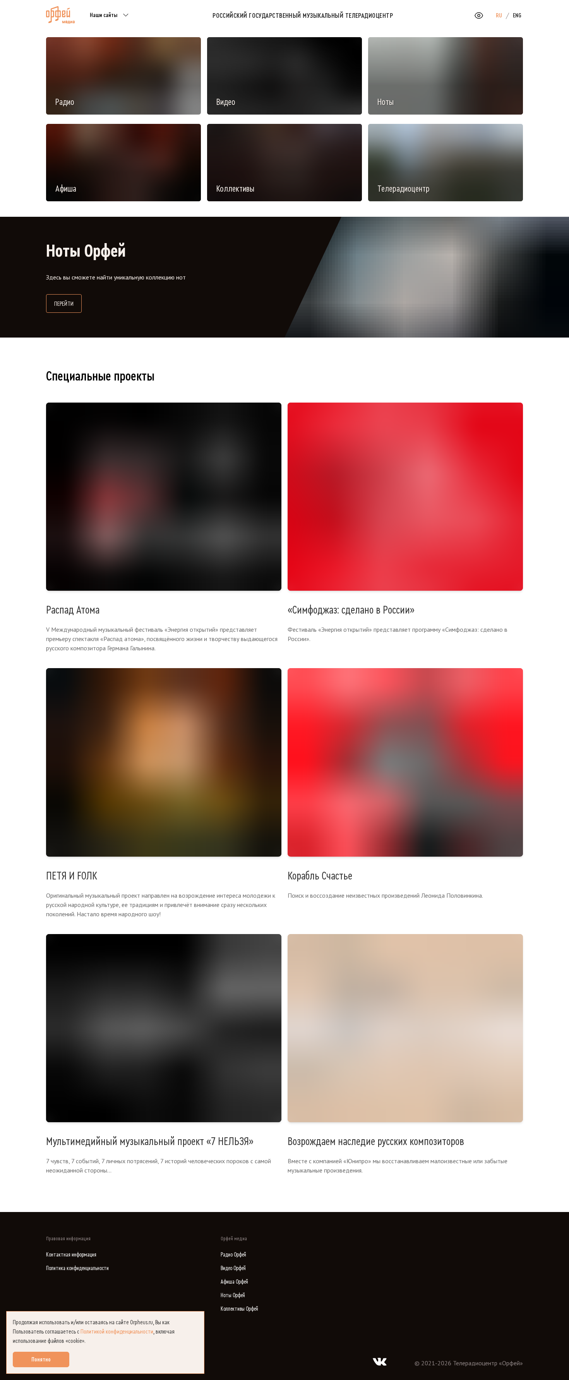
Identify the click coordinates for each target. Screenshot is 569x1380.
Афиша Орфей (234, 1282)
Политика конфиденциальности (77, 1268)
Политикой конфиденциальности (117, 1332)
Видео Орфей (233, 1268)
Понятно (41, 1359)
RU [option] (499, 15)
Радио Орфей (233, 1255)
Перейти (68, 303)
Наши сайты (103, 15)
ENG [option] (517, 15)
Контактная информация (71, 1255)
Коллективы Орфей (239, 1309)
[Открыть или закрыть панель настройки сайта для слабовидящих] (479, 15)
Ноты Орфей (233, 1295)
